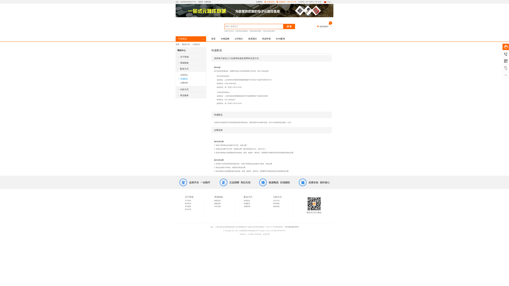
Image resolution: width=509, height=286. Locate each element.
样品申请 (266, 39)
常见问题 (217, 206)
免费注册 (207, 2)
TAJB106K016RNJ (255, 31)
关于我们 (188, 201)
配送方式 (186, 44)
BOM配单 (280, 39)
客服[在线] (271, 2)
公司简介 (239, 39)
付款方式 (184, 89)
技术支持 (188, 209)
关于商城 (184, 57)
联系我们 (252, 39)
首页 (213, 39)
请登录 (200, 2)
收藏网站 (259, 2)
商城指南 (184, 63)
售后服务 (184, 95)
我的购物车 (324, 27)
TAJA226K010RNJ (269, 31)
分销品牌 (225, 39)
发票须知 (276, 203)
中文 (329, 2)
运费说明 (184, 83)
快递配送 (184, 79)
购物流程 (217, 203)
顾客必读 (217, 201)
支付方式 (276, 201)
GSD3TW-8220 (229, 31)
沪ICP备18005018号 (292, 227)
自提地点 (184, 75)
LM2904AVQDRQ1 (242, 31)
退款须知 (276, 206)
